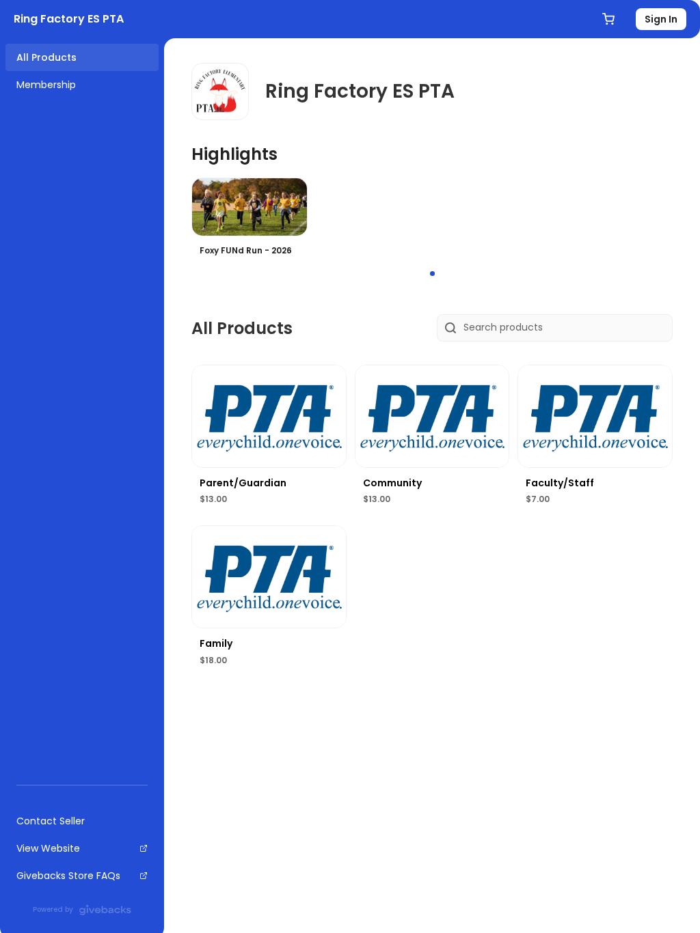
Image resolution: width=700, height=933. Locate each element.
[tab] (432, 273)
